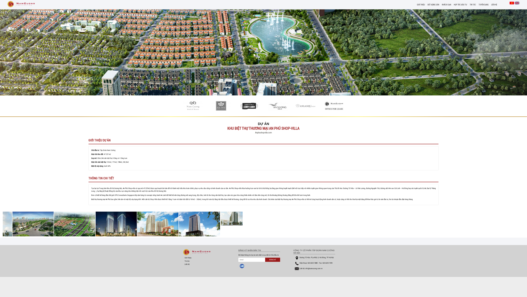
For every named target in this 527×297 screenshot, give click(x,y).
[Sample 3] (191, 106)
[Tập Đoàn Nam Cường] (21, 4)
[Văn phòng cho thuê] (303, 106)
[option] (190, 106)
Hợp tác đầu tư (460, 5)
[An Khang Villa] (219, 106)
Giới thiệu (421, 5)
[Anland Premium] (275, 106)
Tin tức (473, 5)
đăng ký (272, 260)
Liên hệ (494, 5)
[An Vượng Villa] (247, 106)
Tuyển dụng (484, 5)
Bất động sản (433, 5)
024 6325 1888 (313, 263)
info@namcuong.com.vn (314, 268)
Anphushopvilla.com (263, 132)
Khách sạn (446, 5)
